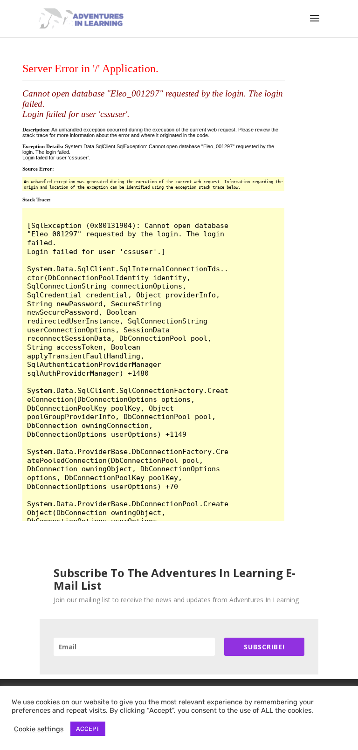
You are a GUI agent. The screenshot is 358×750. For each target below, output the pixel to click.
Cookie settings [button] (38, 729)
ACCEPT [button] (88, 728)
